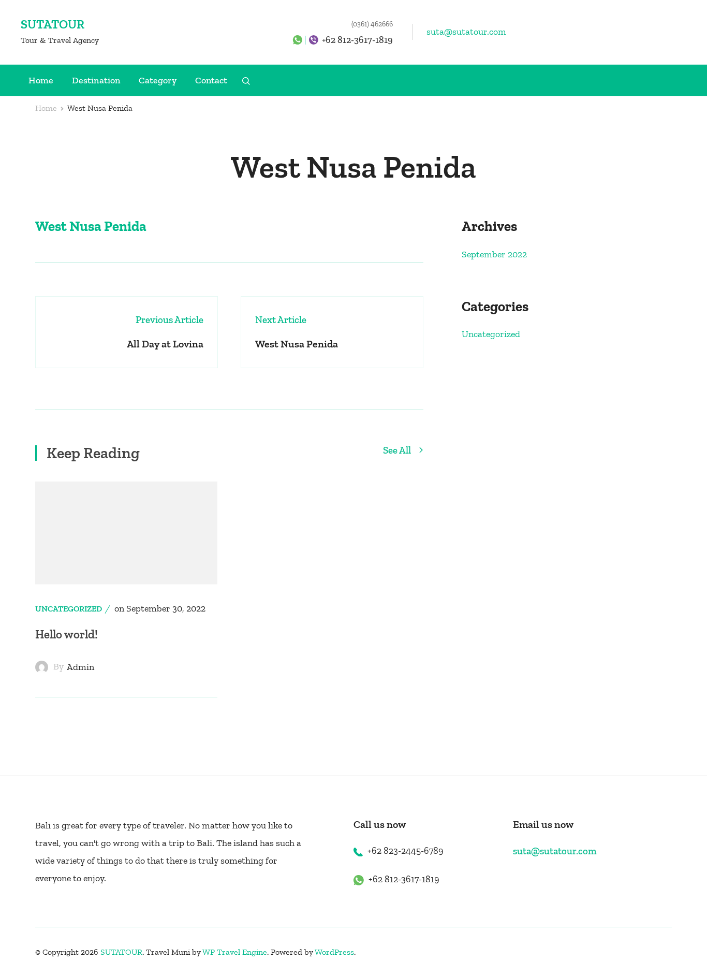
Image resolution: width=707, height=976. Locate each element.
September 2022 (494, 254)
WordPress (334, 952)
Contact (211, 80)
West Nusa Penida (90, 226)
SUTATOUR (52, 24)
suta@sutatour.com (466, 31)
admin (80, 667)
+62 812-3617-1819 (357, 40)
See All (398, 450)
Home (40, 80)
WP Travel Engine (234, 952)
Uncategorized (68, 609)
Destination (96, 80)
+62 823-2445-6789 (405, 850)
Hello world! (66, 634)
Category (157, 80)
